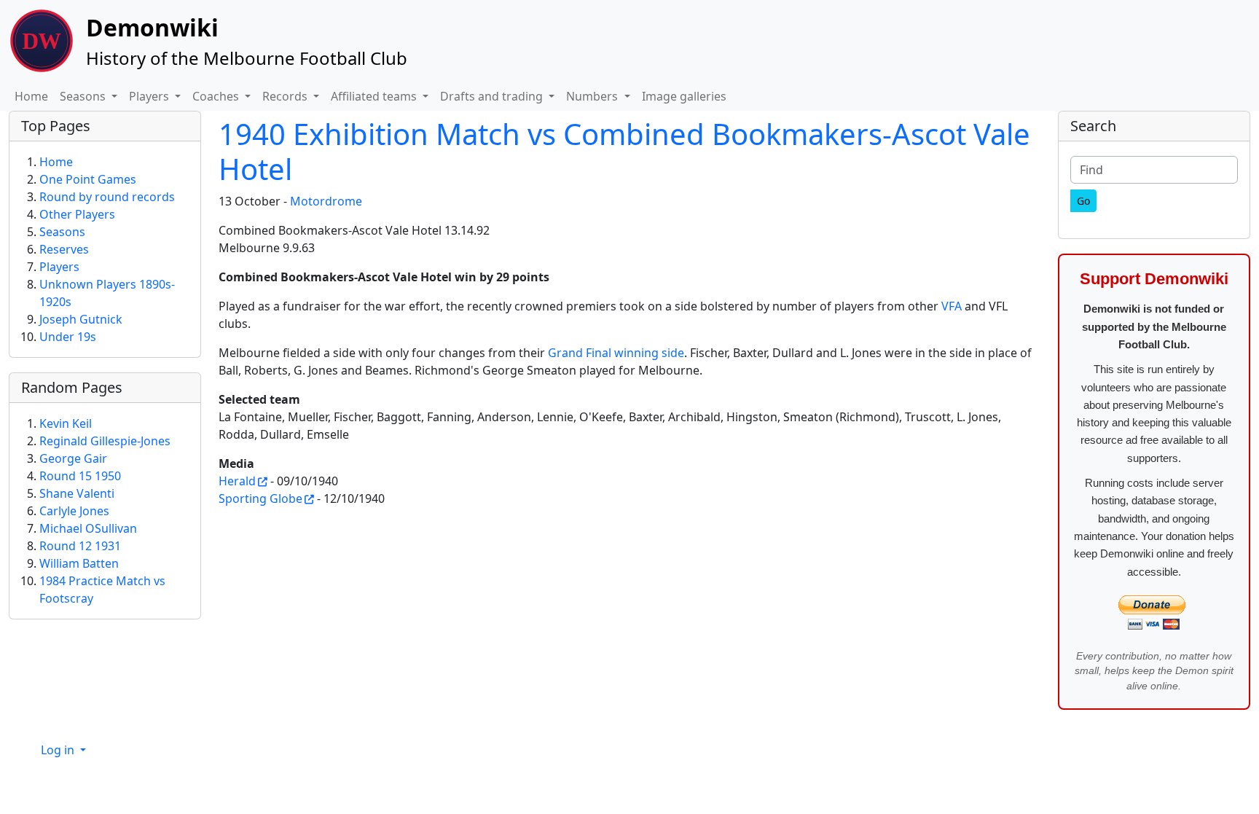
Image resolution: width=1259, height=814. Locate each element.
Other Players (77, 214)
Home (31, 96)
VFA (951, 306)
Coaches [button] (217, 96)
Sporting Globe (260, 498)
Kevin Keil (65, 423)
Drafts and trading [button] (493, 96)
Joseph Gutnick (80, 319)
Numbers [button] (593, 96)
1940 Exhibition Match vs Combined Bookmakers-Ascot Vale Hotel (624, 151)
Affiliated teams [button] (375, 96)
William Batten (79, 563)
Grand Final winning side (616, 353)
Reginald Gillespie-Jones (104, 441)
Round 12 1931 (80, 546)
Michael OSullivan (88, 528)
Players (59, 267)
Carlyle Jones (74, 511)
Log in (59, 750)
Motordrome (326, 201)
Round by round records (107, 197)
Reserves (64, 249)
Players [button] (150, 96)
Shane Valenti (76, 493)
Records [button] (286, 96)
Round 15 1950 (80, 476)
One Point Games (87, 179)
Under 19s (67, 337)
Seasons (62, 232)
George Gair (73, 458)
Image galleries (684, 96)
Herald (237, 481)
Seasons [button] (84, 96)
